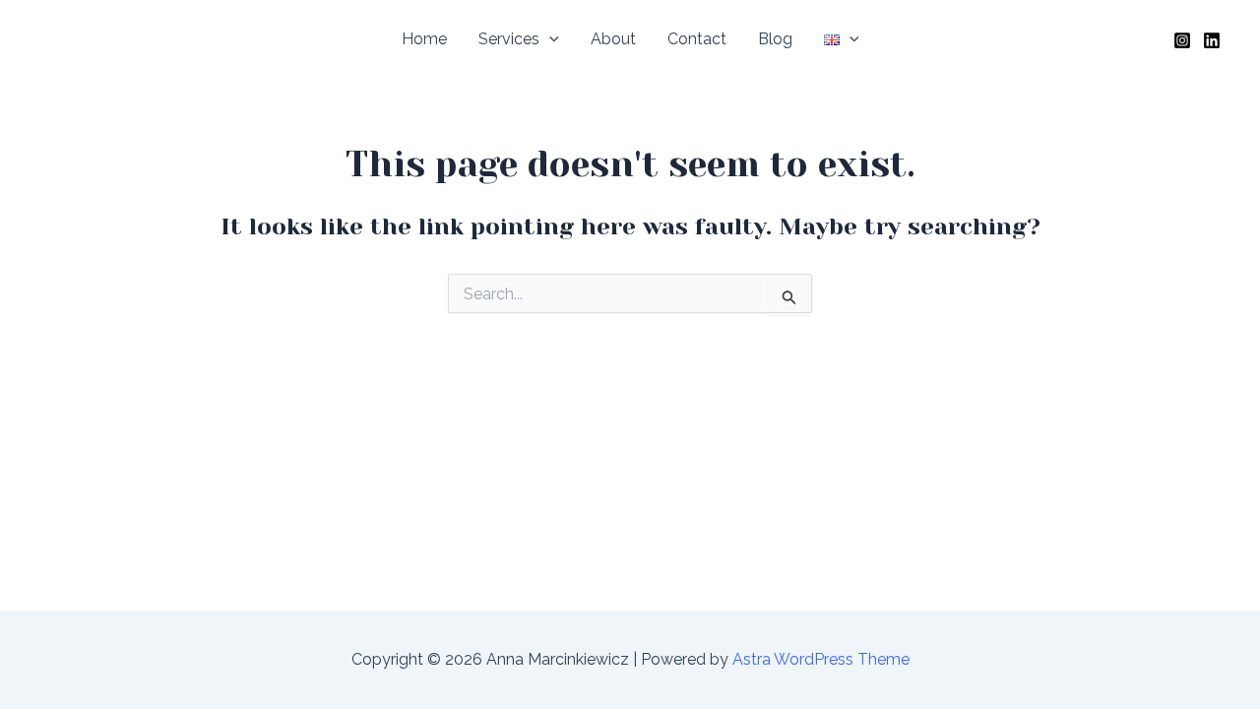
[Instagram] (1182, 40)
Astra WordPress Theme (821, 659)
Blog (775, 39)
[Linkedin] (1212, 40)
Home (424, 39)
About (613, 39)
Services (508, 39)
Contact (696, 39)
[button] (549, 39)
